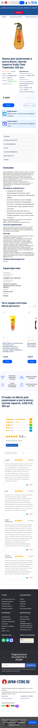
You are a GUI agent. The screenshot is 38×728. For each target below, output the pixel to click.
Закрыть (19, 12)
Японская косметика (7, 608)
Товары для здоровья (7, 601)
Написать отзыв (12, 445)
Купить (8, 105)
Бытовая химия (6, 603)
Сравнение (23, 601)
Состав (6, 148)
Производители (6, 617)
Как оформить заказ (25, 629)
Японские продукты (7, 606)
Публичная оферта (25, 619)
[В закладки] (33, 97)
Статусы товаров (6, 619)
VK (2, 698)
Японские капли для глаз (8, 599)
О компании (5, 624)
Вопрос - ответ (5, 631)
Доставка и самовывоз (8, 626)
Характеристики (9, 156)
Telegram (10, 698)
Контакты (22, 606)
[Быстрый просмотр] (4, 337)
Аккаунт (22, 599)
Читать (13, 71)
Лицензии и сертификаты (8, 621)
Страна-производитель (11, 152)
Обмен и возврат (24, 617)
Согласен (32, 722)
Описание (7, 136)
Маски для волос (11, 306)
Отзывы (6, 159)
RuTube (5, 698)
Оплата (4, 628)
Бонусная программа (25, 608)
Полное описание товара (26, 91)
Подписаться (31, 665)
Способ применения (10, 144)
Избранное (23, 603)
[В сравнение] (30, 97)
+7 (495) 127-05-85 (26, 696)
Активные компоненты (11, 140)
